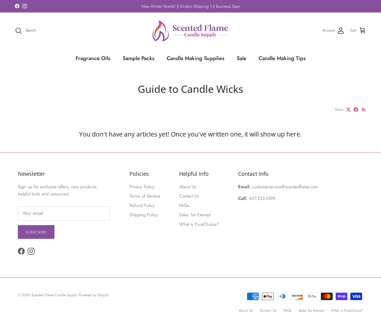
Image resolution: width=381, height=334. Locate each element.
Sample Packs (138, 58)
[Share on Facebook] (356, 109)
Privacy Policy (141, 187)
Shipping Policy (143, 214)
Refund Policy (142, 205)
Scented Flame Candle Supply (54, 295)
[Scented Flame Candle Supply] (190, 30)
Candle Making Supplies (195, 58)
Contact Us (189, 196)
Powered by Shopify (94, 295)
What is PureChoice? (199, 224)
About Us (187, 187)
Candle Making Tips (282, 58)
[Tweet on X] (348, 109)
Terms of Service (144, 196)
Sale (241, 58)
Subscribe (36, 232)
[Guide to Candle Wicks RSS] (364, 109)
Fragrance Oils (93, 58)
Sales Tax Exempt (194, 214)
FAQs (184, 205)
